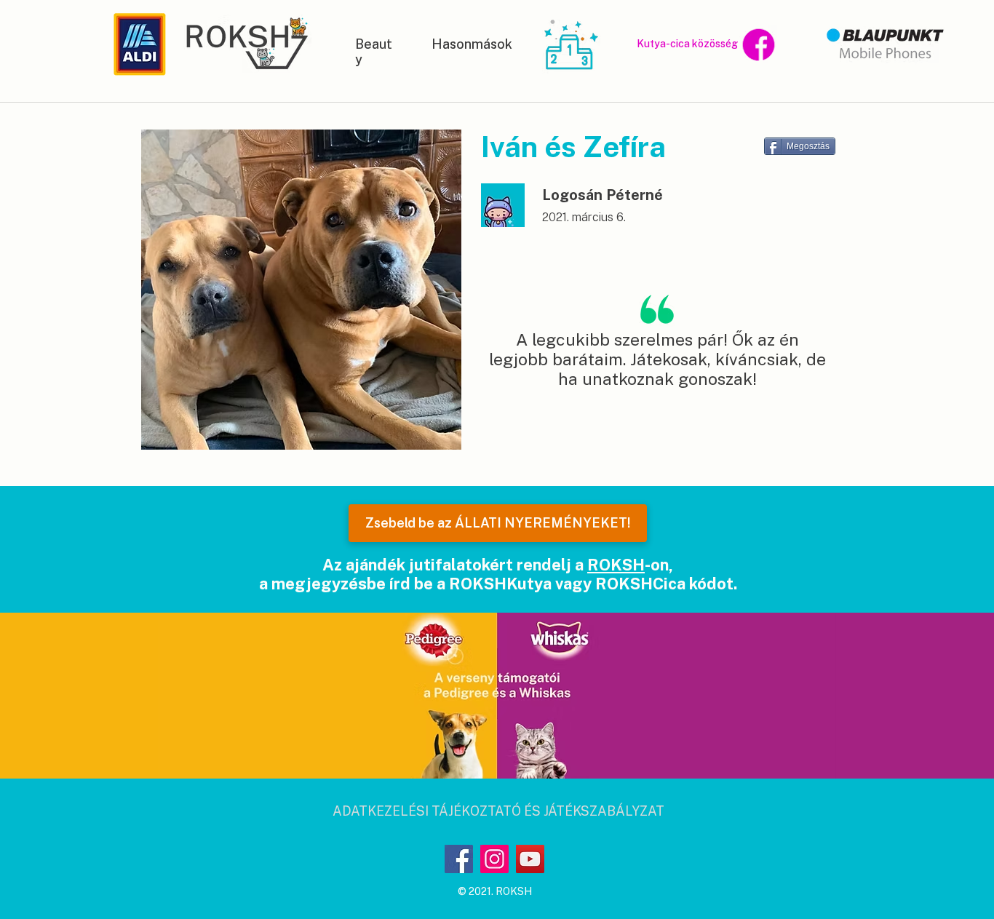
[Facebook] (459, 859)
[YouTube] (530, 859)
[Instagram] (494, 859)
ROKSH (616, 564)
